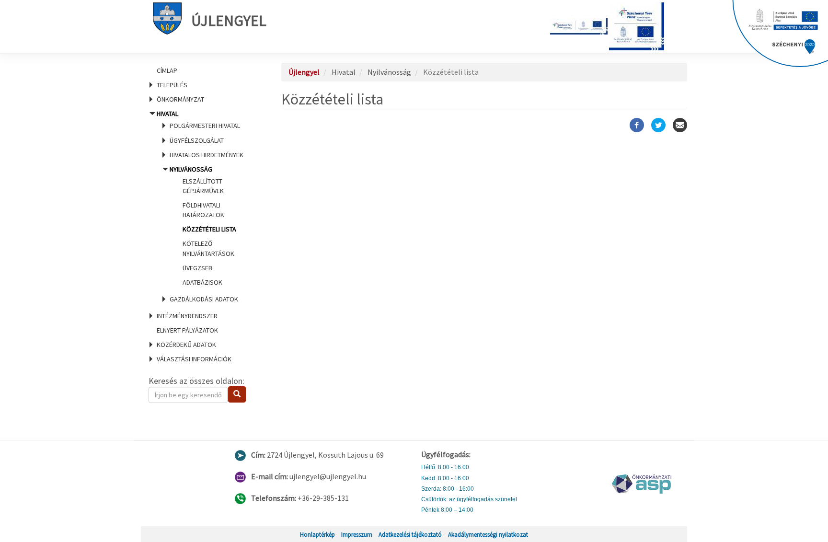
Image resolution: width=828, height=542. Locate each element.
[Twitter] (658, 125)
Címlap (167, 70)
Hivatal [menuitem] (200, 206)
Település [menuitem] (172, 85)
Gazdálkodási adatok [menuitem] (204, 299)
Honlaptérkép (317, 534)
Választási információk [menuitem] (194, 359)
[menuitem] (203, 70)
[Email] (680, 125)
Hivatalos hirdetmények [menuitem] (206, 154)
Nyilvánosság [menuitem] (203, 226)
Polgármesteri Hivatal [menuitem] (205, 125)
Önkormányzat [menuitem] (180, 99)
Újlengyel (228, 20)
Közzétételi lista (209, 229)
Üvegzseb (197, 268)
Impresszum (356, 534)
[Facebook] (637, 125)
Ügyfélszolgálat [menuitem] (197, 140)
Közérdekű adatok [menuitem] (186, 344)
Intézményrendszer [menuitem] (187, 315)
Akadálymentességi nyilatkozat (488, 534)
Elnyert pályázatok (187, 330)
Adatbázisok (202, 282)
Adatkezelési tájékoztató (410, 534)
